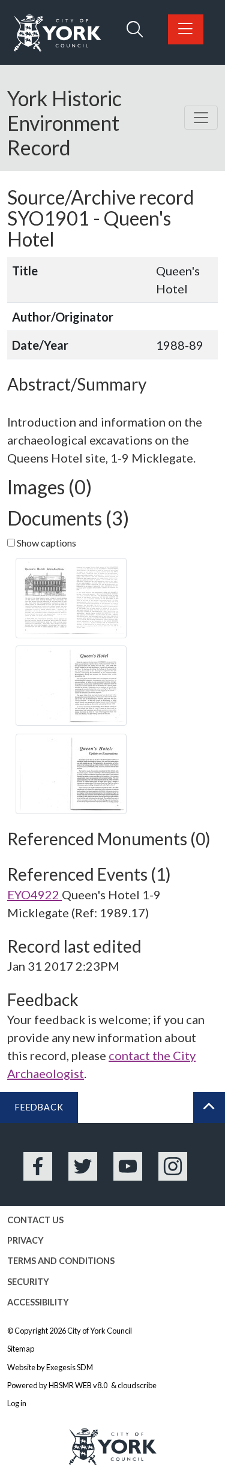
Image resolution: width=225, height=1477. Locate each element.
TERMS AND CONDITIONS (61, 1261)
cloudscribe (137, 1385)
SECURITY (28, 1282)
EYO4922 (34, 894)
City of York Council (99, 1330)
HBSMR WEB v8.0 (79, 1385)
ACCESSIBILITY (38, 1302)
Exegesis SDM (69, 1367)
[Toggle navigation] (201, 118)
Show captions (45, 542)
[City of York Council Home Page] (57, 33)
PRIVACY (25, 1240)
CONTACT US (35, 1220)
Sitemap (20, 1348)
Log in (16, 1403)
